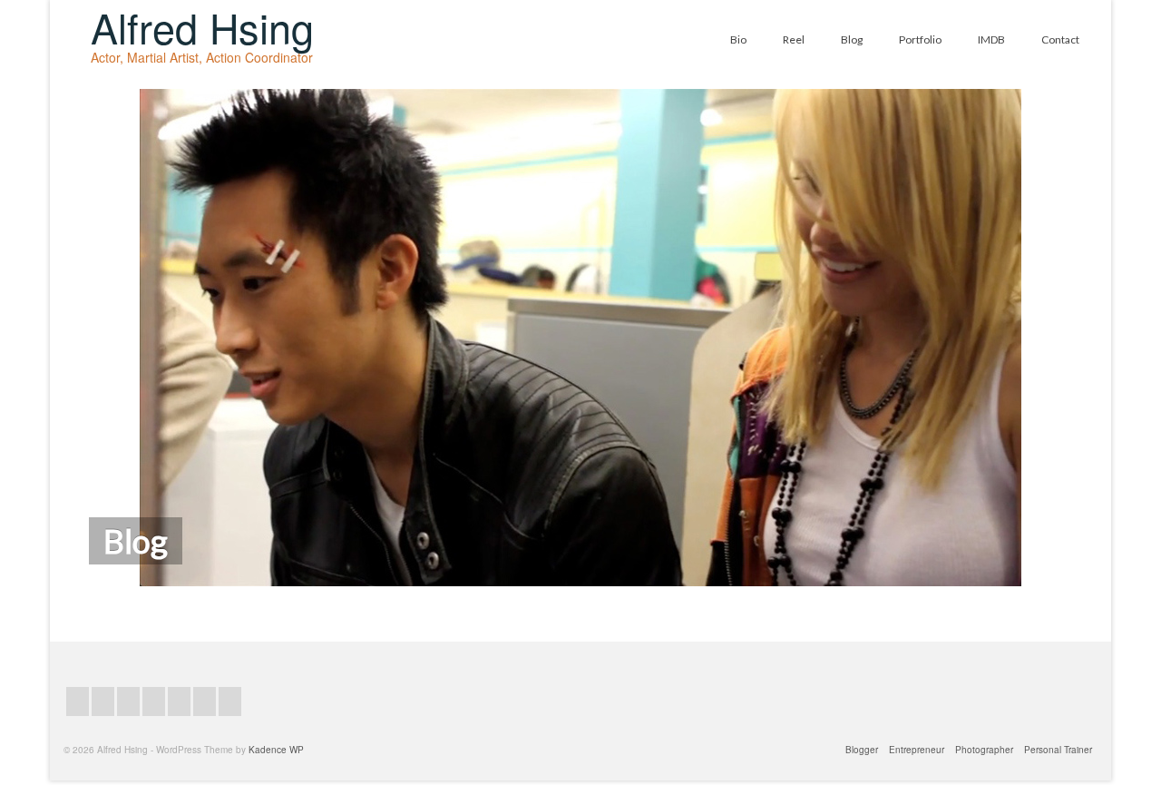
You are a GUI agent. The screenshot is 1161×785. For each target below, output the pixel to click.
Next (1107, 338)
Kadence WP (276, 749)
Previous (55, 338)
